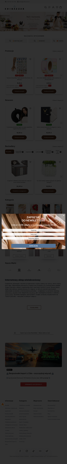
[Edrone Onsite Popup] (33, 232)
